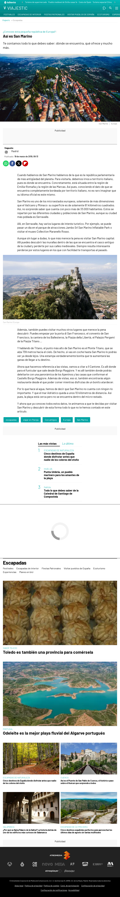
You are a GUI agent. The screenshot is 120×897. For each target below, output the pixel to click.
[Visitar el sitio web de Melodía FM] (110, 864)
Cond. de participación (69, 886)
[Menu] (116, 8)
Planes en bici (26, 572)
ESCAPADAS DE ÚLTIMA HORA (74, 827)
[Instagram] (6, 152)
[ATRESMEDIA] (60, 855)
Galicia (47, 487)
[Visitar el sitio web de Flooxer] (69, 871)
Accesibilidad (73, 890)
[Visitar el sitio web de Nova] (47, 864)
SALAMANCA (8, 827)
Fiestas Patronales (54, 14)
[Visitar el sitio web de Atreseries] (72, 864)
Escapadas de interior (29, 14)
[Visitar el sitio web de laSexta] (22, 864)
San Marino (82, 419)
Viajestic (6, 20)
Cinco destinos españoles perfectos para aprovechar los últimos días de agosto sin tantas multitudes (86, 831)
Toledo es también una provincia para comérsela (48, 652)
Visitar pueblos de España (80, 14)
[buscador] (110, 8)
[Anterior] (22, 2)
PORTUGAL (8, 729)
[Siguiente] (115, 2)
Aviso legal (19, 886)
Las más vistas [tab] (47, 443)
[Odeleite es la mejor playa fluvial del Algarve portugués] (60, 694)
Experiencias (9, 572)
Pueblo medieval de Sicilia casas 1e (62, 2)
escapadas (11, 419)
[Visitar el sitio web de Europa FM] (98, 864)
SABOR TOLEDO (10, 648)
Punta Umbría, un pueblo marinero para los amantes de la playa (61, 475)
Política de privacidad (33, 886)
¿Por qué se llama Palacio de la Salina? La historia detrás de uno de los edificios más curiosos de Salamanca (29, 831)
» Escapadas (17, 20)
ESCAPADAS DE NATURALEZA (59, 450)
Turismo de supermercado (36, 2)
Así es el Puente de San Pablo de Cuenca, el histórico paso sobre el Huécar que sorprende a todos (87, 781)
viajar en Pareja (30, 419)
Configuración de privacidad (92, 886)
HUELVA (48, 468)
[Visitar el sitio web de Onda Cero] (85, 864)
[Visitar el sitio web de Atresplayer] (53, 871)
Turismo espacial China (102, 2)
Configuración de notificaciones (54, 890)
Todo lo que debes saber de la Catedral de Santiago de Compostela (61, 493)
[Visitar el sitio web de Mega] (60, 864)
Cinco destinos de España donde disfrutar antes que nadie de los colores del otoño (61, 456)
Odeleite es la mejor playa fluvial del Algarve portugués (54, 733)
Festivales (9, 14)
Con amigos (51, 419)
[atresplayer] (104, 8)
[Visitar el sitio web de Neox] (35, 864)
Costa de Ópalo (85, 2)
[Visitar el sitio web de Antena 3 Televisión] (10, 864)
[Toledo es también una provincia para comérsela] (60, 613)
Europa (67, 419)
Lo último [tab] (67, 443)
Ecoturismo (103, 14)
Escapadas (14, 563)
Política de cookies (51, 886)
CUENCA (64, 777)
